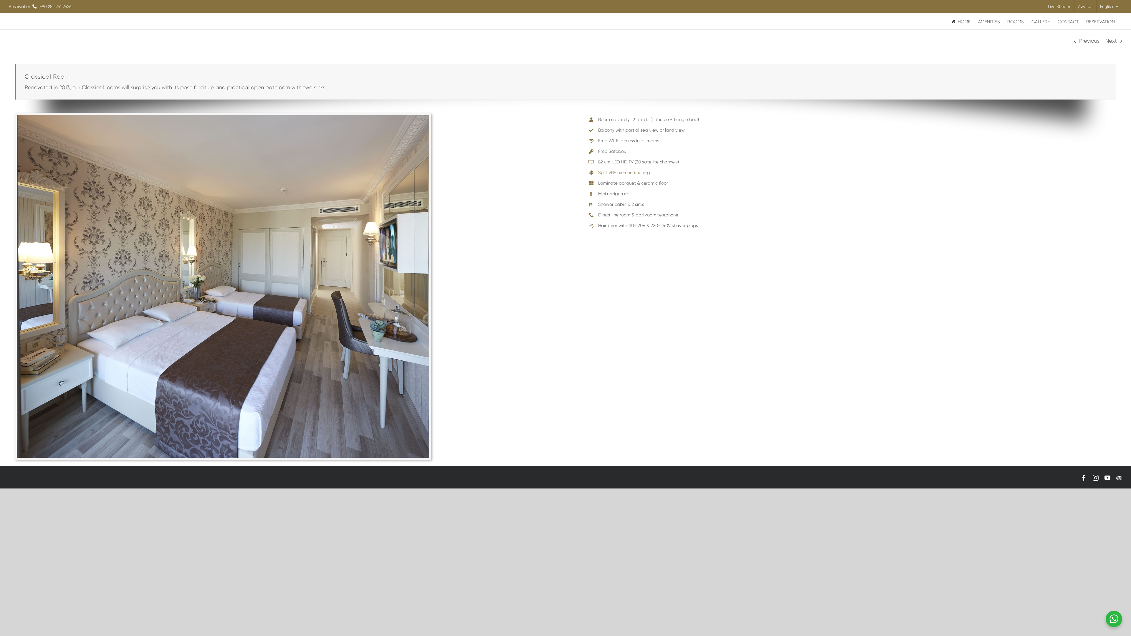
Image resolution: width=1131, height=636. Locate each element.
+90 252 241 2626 (56, 6)
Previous (1089, 41)
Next (1111, 41)
